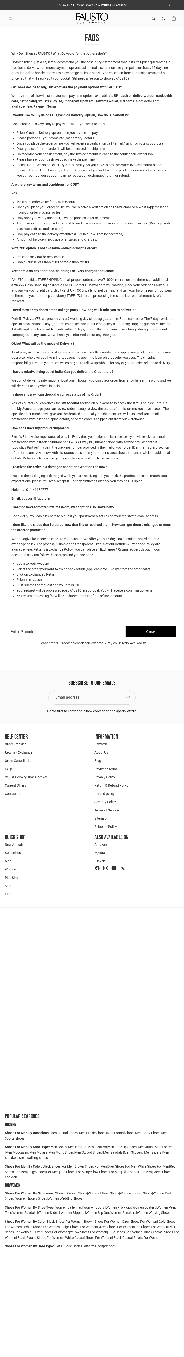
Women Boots (94, 1207)
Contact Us (13, 794)
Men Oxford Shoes (88, 1152)
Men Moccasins (17, 1152)
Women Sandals (24, 1213)
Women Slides (48, 1213)
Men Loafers (164, 1147)
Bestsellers (13, 853)
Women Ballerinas (68, 1207)
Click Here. (154, 403)
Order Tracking (16, 744)
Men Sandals (113, 1152)
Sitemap (100, 818)
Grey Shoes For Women (140, 1221)
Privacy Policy (104, 777)
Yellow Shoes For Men (105, 1172)
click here (49, 516)
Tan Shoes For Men (74, 1172)
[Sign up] (128, 697)
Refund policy (104, 794)
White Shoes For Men (153, 1166)
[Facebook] (97, 868)
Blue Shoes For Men (137, 1172)
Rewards (101, 744)
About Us (101, 752)
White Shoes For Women (42, 1227)
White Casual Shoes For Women (88, 1238)
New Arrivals (14, 844)
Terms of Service (106, 810)
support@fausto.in (36, 498)
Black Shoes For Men (58, 1166)
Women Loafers (144, 1207)
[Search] (153, 18)
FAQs (9, 769)
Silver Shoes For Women (51, 1232)
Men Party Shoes (147, 1133)
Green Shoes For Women (116, 1227)
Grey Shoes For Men (122, 1166)
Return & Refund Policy (111, 785)
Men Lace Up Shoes (122, 1147)
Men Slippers (134, 1152)
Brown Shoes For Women (102, 1221)
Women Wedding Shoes (65, 1198)
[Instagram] (106, 868)
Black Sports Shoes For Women (40, 1238)
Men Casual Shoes (64, 1133)
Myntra (99, 853)
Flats (59, 1246)
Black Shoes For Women (64, 1221)
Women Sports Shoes (31, 1198)
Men (8, 861)
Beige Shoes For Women (79, 1227)
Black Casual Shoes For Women (137, 1238)
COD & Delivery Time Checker (26, 777)
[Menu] (10, 18)
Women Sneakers (123, 1213)
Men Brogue (77, 1147)
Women (10, 869)
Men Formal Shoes (120, 1133)
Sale (8, 886)
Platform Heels (92, 1246)
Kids (8, 894)
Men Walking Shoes (33, 1158)
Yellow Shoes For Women (88, 1232)
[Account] (163, 18)
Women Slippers (72, 1213)
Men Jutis (145, 1147)
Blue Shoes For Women (126, 1232)
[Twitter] (123, 868)
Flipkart (100, 861)
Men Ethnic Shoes (92, 1133)
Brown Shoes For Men (90, 1166)
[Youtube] (114, 868)
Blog (97, 761)
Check (150, 632)
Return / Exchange (18, 752)
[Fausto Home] (92, 18)
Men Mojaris (38, 1152)
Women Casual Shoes (71, 1193)
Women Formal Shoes (136, 1193)
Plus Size (11, 878)
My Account (70, 403)
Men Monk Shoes (61, 1152)
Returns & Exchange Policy (53, 549)
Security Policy (105, 802)
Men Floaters (97, 1147)
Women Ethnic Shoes (103, 1193)
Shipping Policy (105, 827)
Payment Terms (45, 106)
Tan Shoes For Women (151, 1227)
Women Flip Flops (119, 1207)
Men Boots (59, 1147)
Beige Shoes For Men (43, 1172)
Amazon (100, 844)
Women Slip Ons (98, 1213)
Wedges (110, 1246)
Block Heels (71, 1246)
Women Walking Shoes (153, 1213)
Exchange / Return (114, 549)
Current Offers (15, 785)
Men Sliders (153, 1152)
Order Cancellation (18, 761)
